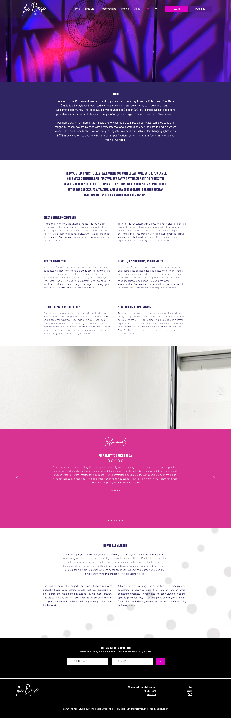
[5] (119, 520)
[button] (108, 8)
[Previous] (17, 479)
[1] (108, 520)
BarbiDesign (162, 708)
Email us (151, 694)
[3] (114, 520)
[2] (111, 520)
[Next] (213, 479)
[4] (116, 520)
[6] (122, 520)
